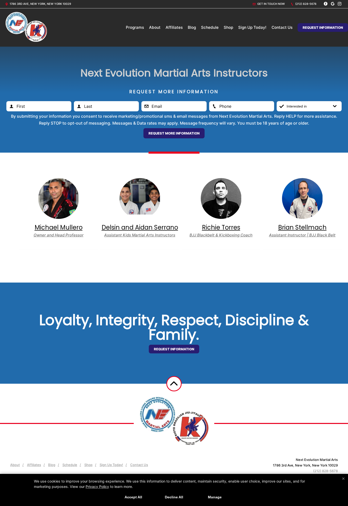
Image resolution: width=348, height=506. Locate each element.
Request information (174, 349)
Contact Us (282, 27)
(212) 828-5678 (305, 4)
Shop (228, 27)
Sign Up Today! (252, 27)
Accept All (133, 497)
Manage (215, 497)
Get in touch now (271, 4)
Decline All (174, 497)
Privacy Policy (97, 486)
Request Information (323, 27)
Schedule (210, 27)
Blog (192, 27)
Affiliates (174, 27)
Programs (135, 27)
